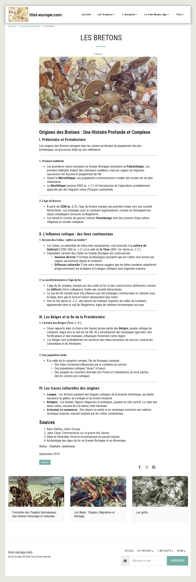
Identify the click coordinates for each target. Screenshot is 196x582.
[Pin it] (153, 467)
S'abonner (177, 560)
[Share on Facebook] (139, 467)
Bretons (45, 462)
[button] (106, 14)
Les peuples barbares (29, 26)
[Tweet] (146, 467)
